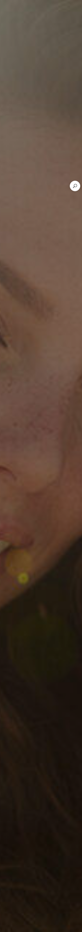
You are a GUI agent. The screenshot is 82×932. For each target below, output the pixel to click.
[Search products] (75, 186)
